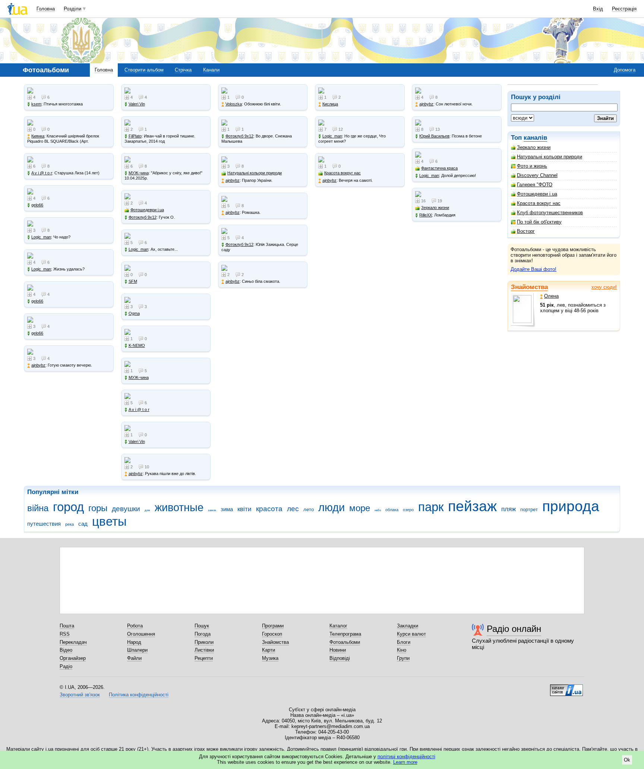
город (68, 507)
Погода (203, 634)
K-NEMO (137, 345)
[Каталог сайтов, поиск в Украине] (566, 687)
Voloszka (233, 104)
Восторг (526, 231)
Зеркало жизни (533, 147)
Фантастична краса (439, 168)
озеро (408, 509)
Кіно (401, 650)
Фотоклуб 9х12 (143, 217)
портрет (529, 509)
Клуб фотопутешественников (550, 212)
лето (308, 509)
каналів (535, 137)
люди (331, 507)
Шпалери (137, 650)
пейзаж (472, 506)
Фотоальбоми (344, 642)
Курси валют (411, 634)
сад (83, 523)
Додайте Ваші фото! (533, 269)
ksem (36, 104)
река (69, 524)
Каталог (338, 626)
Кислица (330, 104)
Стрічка (183, 70)
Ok (627, 760)
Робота (135, 626)
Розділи (72, 9)
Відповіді (339, 658)
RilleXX (425, 215)
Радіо (66, 666)
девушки (126, 509)
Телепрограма (345, 634)
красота (269, 509)
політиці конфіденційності (406, 756)
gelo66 (37, 205)
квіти (244, 509)
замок (212, 510)
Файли (134, 658)
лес (293, 509)
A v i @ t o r (41, 173)
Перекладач (73, 642)
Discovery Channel (537, 175)
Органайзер (73, 658)
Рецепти (204, 658)
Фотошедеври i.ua (537, 194)
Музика (270, 658)
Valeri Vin (137, 104)
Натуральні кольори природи (549, 156)
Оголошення (141, 634)
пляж (508, 509)
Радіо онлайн (514, 629)
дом (147, 510)
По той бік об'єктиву (539, 222)
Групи (403, 658)
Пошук (202, 626)
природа (570, 506)
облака (391, 509)
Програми (273, 626)
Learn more (405, 762)
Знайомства (529, 287)
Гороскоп (272, 634)
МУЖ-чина (139, 173)
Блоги (403, 642)
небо (378, 510)
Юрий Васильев (434, 136)
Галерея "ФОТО (534, 184)
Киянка (37, 136)
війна (37, 508)
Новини (337, 650)
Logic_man (41, 237)
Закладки (407, 626)
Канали (211, 70)
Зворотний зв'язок (80, 694)
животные (179, 507)
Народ (134, 642)
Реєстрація (624, 9)
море (359, 508)
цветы (109, 521)
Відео (66, 650)
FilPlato (135, 136)
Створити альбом (144, 70)
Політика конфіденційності (138, 694)
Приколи (204, 642)
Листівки (204, 650)
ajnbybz (38, 365)
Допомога (624, 70)
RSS (65, 634)
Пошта (67, 626)
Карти (268, 650)
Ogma (134, 313)
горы (97, 508)
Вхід (598, 9)
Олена (551, 296)
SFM (133, 281)
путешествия (44, 523)
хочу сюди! (604, 287)
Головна (46, 9)
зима (227, 509)
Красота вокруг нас (539, 203)
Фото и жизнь (532, 166)
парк (430, 507)
